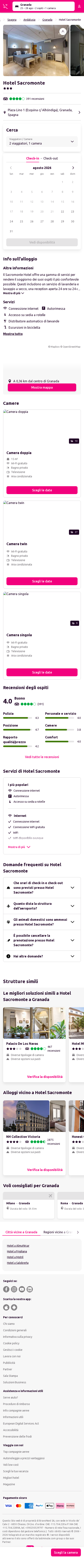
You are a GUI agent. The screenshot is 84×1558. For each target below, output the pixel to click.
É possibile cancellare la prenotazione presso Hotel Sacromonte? (33, 940)
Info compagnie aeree (16, 1410)
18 (21, 211)
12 (31, 201)
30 (72, 221)
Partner (7, 1369)
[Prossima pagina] (78, 1232)
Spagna (11, 19)
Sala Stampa (10, 1375)
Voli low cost (11, 1464)
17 (11, 211)
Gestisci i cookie (12, 1349)
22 (62, 211)
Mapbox (55, 346)
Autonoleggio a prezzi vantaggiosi (24, 1458)
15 (62, 201)
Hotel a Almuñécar (18, 1245)
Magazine (9, 1484)
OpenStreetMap (71, 346)
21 (52, 211)
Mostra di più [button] (16, 847)
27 (42, 221)
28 (52, 221)
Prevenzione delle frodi (17, 1436)
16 (72, 201)
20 (42, 211)
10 (11, 201)
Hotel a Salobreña (18, 1262)
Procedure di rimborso (16, 1404)
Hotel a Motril (15, 1257)
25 (21, 221)
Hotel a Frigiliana (17, 1251)
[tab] (21, 1232)
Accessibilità (10, 1430)
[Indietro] (11, 168)
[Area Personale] (79, 6)
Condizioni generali (15, 1330)
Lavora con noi (12, 1356)
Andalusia (29, 19)
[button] (36, 50)
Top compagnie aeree (16, 1451)
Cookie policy (11, 1343)
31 (11, 231)
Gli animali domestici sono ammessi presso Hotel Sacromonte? (40, 922)
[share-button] (63, 31)
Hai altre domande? (28, 956)
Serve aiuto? (10, 1397)
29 (62, 221)
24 (11, 221)
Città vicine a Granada (21, 1232)
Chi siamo (9, 1323)
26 (31, 221)
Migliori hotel (11, 1477)
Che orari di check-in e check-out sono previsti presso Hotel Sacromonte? (38, 887)
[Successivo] (73, 168)
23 (72, 211)
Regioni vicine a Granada (61, 1232)
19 (31, 211)
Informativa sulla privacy (17, 1336)
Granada (47, 19)
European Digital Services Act (21, 1423)
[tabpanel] (42, 1255)
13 (42, 201)
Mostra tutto (13, 334)
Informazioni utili (13, 1417)
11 (21, 201)
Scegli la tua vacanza (15, 1471)
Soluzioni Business (14, 1382)
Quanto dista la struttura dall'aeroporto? (32, 906)
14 (52, 201)
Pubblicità (9, 1362)
